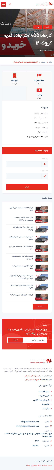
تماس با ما (45, 404)
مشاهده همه (40, 307)
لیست (43, 62)
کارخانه (47, 27)
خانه (50, 62)
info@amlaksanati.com (30, 421)
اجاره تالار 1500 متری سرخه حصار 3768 (22, 287)
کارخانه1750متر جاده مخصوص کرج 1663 (21, 248)
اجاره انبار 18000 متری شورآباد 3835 (23, 228)
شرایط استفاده (47, 465)
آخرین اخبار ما (44, 395)
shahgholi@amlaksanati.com (27, 426)
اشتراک (15, 340)
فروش (37, 27)
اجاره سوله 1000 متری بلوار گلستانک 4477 (21, 238)
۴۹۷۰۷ (37, 441)
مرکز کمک (46, 408)
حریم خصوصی (36, 465)
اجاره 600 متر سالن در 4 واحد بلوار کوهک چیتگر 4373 (21, 277)
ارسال (27, 187)
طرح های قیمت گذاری (41, 400)
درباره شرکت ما (44, 391)
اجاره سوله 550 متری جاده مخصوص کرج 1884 (24, 219)
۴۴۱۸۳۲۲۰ (36, 445)
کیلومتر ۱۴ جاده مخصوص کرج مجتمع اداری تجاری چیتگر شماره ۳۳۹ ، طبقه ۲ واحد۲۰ (28, 435)
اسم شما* (45, 158)
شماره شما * (44, 170)
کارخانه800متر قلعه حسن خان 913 (21, 295)
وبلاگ (28, 465)
